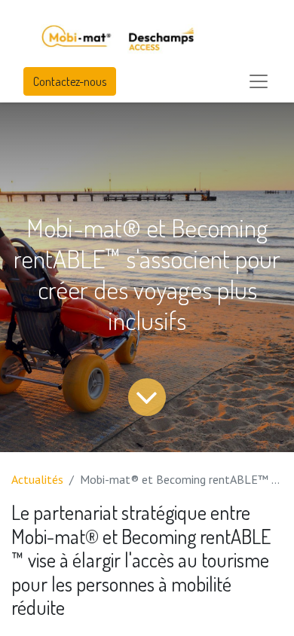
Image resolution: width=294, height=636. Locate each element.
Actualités (37, 479)
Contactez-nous (69, 81)
